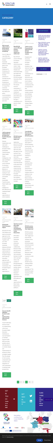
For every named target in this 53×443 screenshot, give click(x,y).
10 (29, 382)
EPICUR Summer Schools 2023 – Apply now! (18, 138)
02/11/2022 (4, 304)
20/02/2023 (27, 125)
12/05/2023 (16, 40)
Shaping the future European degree (6, 226)
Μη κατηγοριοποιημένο (6, 42)
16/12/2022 (16, 217)
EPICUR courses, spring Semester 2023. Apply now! (29, 228)
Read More (5, 106)
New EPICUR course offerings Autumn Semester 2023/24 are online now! (44, 44)
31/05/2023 (4, 39)
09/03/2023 (4, 126)
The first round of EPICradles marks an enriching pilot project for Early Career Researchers (18, 228)
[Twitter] (30, 395)
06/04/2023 (27, 40)
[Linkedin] (30, 401)
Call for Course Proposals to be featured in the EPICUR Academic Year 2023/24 (43, 52)
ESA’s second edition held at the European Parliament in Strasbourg (5, 48)
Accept (39, 440)
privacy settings (10, 437)
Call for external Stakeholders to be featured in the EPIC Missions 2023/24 (6, 135)
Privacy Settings (47, 440)
